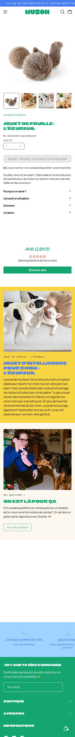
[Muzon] (37, 12)
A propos (13, 713)
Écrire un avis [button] (37, 270)
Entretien (9, 205)
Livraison (8, 212)
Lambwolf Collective (14, 114)
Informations (18, 725)
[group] (37, 3)
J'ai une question (17, 527)
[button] (62, 11)
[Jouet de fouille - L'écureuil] (11, 101)
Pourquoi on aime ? (14, 191)
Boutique (13, 701)
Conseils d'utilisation (16, 198)
